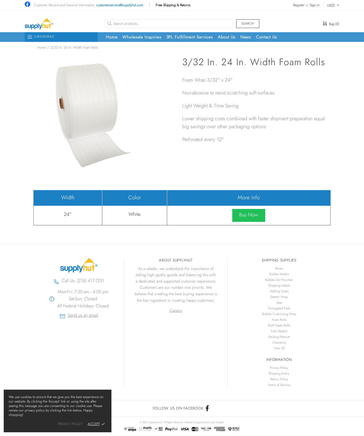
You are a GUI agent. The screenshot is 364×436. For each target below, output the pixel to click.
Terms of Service (279, 384)
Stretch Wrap (279, 296)
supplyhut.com (39, 23)
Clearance (279, 342)
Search (247, 23)
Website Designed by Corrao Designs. (204, 422)
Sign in (314, 5)
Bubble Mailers (279, 274)
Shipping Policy (279, 373)
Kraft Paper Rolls (279, 325)
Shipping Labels (279, 285)
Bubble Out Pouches (279, 279)
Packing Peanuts (279, 336)
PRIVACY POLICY (70, 424)
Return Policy (279, 379)
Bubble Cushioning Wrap (279, 314)
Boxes (279, 268)
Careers (176, 310)
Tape (279, 302)
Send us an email (83, 316)
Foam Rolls (279, 319)
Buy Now (248, 214)
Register (299, 5)
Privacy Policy (279, 367)
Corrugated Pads (279, 308)
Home (41, 47)
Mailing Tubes (279, 291)
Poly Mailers (279, 331)
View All (279, 348)
